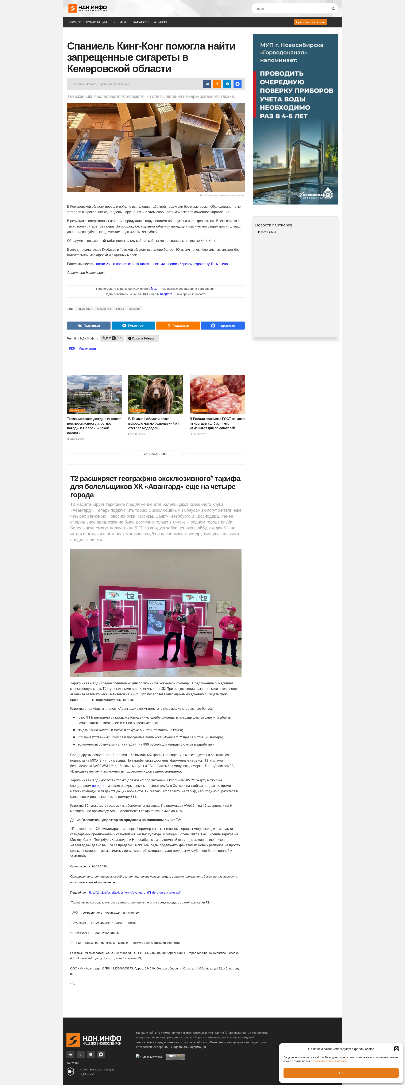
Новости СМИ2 (267, 232)
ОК (341, 1073)
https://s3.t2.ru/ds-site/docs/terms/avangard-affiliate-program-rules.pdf (134, 892)
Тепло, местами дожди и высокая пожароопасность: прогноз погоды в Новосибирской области (94, 425)
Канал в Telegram (143, 338)
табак (120, 308)
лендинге (99, 785)
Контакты (72, 1063)
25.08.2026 (138, 434)
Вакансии (141, 22)
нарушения (84, 308)
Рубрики (119, 22)
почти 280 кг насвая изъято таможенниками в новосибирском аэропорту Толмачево (162, 263)
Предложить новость (310, 22)
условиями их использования (330, 1061)
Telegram (165, 294)
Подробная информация (188, 1047)
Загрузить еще (156, 453)
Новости (73, 22)
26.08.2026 (76, 438)
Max (154, 288)
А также (161, 22)
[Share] (89, 326)
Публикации (96, 22)
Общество (104, 308)
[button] (396, 1049)
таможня (135, 308)
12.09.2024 (77, 84)
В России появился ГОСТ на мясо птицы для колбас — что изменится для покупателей (217, 423)
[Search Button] (334, 8)
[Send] (223, 326)
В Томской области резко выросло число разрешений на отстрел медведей (153, 423)
